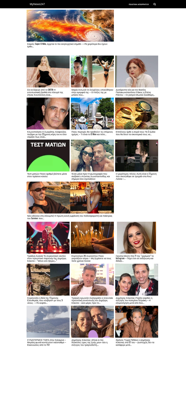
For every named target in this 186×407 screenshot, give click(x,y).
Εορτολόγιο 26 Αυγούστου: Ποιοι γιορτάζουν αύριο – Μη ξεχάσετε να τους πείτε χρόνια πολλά (91, 258)
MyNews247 (37, 4)
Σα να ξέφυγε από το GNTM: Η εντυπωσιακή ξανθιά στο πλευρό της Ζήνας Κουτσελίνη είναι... (45, 92)
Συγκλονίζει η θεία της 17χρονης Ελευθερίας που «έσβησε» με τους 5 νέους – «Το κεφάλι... (45, 300)
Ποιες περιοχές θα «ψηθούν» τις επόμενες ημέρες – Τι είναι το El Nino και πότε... (92, 133)
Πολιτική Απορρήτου (139, 4)
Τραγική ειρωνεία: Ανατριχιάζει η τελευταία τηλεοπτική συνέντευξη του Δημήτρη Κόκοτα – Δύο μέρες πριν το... (92, 300)
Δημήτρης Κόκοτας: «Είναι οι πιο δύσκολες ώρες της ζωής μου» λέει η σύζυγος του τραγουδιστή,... (89, 342)
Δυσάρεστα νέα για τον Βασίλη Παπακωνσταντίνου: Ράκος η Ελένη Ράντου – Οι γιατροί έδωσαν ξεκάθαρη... (135, 92)
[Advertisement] (136, 32)
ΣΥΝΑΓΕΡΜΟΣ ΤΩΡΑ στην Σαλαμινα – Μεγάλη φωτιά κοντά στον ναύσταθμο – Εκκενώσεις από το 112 (46, 342)
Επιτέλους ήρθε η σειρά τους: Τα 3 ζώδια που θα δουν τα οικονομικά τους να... (135, 133)
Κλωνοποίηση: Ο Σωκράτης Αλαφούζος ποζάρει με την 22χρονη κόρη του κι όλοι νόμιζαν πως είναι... (47, 134)
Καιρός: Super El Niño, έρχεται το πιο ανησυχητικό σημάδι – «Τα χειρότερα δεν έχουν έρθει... (67, 45)
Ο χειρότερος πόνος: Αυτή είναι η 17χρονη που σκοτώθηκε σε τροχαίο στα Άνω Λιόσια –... (136, 176)
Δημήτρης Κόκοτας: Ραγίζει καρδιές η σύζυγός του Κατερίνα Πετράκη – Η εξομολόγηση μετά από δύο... (134, 300)
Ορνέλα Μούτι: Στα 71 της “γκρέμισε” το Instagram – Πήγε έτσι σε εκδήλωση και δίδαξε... (135, 258)
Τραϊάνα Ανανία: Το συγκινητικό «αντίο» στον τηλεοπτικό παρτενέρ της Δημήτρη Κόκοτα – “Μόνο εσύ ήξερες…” (46, 258)
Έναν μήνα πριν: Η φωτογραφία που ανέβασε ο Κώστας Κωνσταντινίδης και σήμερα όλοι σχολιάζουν (90, 176)
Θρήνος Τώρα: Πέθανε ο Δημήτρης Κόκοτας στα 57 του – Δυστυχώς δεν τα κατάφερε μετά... (135, 342)
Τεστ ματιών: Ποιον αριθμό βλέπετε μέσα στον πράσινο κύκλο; (47, 175)
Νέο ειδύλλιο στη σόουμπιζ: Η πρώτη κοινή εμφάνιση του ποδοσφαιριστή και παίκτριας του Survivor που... (69, 217)
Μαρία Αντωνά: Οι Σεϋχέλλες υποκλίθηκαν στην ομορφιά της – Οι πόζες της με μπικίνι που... (92, 92)
